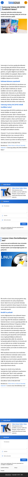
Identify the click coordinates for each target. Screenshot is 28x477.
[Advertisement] (14, 49)
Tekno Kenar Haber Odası (19, 188)
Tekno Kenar (11, 145)
